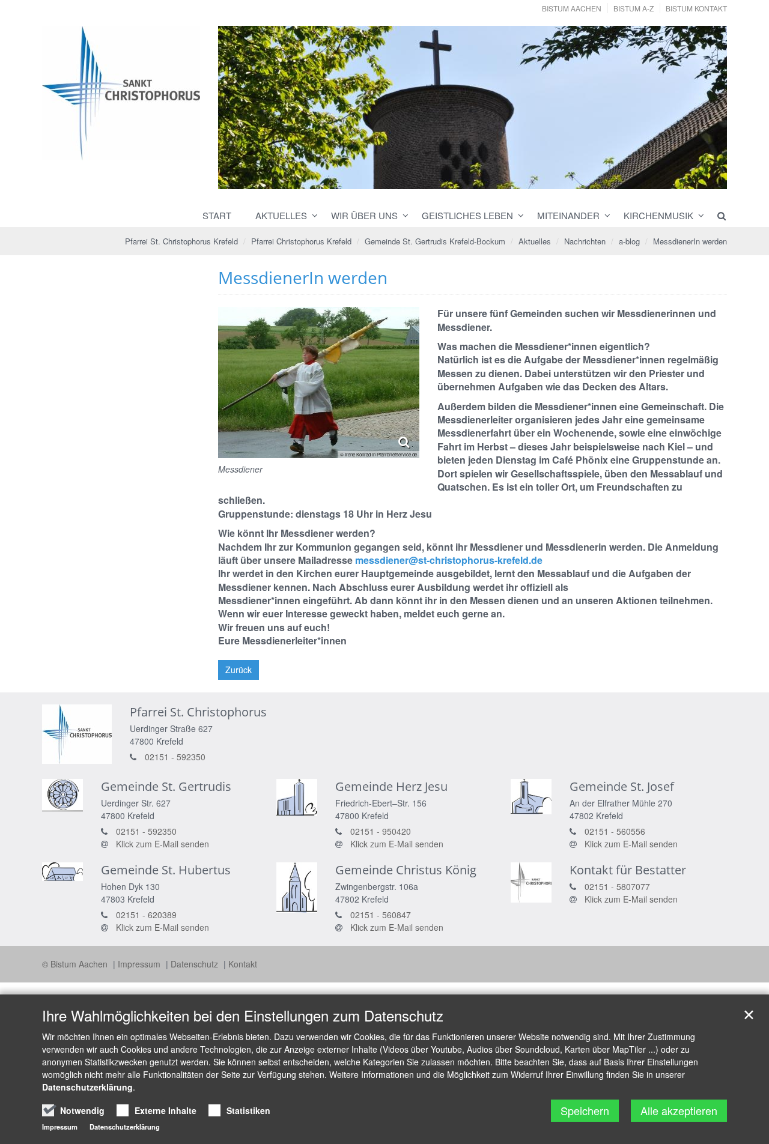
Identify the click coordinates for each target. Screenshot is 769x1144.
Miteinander (568, 215)
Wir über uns (364, 215)
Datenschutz (195, 964)
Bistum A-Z (633, 8)
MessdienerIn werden (690, 241)
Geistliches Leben (467, 215)
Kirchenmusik (658, 215)
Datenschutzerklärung (87, 1087)
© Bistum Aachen (76, 964)
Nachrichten (585, 241)
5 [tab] (508, 178)
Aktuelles (281, 215)
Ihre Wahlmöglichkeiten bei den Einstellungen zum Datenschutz (242, 1015)
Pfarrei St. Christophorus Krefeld (181, 241)
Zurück (238, 670)
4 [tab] (490, 178)
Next (697, 108)
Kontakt (242, 964)
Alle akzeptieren (678, 1110)
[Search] (716, 215)
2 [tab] (454, 178)
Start (216, 215)
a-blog (629, 241)
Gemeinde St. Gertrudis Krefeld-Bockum (435, 241)
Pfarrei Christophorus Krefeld (301, 241)
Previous (248, 108)
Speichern (585, 1110)
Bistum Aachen (571, 8)
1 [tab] (436, 178)
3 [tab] (472, 178)
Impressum (140, 964)
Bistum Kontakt (696, 8)
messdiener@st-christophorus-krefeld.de (449, 560)
